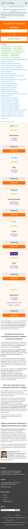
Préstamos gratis (15, 55)
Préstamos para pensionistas (8, 89)
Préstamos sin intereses (6, 46)
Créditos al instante (6, 71)
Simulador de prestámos (7, 51)
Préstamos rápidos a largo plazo (9, 87)
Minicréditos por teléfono (19, 93)
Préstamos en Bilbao (17, 114)
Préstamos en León (6, 112)
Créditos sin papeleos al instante (9, 79)
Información (14, 146)
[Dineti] (14, 254)
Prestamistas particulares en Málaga (10, 108)
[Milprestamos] (14, 285)
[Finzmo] (14, 222)
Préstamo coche (5, 57)
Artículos (5, 499)
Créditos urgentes (17, 67)
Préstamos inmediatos (21, 59)
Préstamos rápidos (18, 46)
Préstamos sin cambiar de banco (9, 85)
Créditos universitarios (6, 67)
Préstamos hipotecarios (19, 51)
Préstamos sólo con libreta (7, 75)
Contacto (5, 495)
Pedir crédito (22, 79)
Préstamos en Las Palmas (7, 110)
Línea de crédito (19, 75)
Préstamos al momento (7, 95)
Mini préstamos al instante (8, 77)
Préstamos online (5, 65)
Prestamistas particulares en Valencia (10, 104)
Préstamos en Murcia (6, 114)
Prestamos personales (6, 48)
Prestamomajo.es (4, 6)
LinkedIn (18, 452)
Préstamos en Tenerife (20, 110)
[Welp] (14, 158)
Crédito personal (5, 55)
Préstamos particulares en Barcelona (10, 99)
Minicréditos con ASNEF (7, 61)
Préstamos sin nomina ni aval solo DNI (10, 63)
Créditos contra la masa (7, 81)
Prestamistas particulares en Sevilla (9, 102)
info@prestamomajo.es (6, 486)
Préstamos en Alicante (18, 112)
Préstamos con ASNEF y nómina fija (9, 91)
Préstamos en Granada (6, 116)
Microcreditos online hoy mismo (8, 73)
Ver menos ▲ (5, 118)
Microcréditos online (16, 65)
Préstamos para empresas (7, 69)
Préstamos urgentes (18, 48)
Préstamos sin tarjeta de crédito (9, 83)
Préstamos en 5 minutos (7, 93)
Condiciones (5, 497)
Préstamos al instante (20, 69)
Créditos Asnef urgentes (16, 53)
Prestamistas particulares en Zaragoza (10, 106)
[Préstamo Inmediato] (14, 190)
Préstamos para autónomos (8, 59)
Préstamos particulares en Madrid (9, 97)
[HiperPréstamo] (14, 126)
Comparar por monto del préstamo (14, 25)
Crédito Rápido (5, 53)
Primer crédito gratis (15, 57)
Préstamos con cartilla (18, 116)
